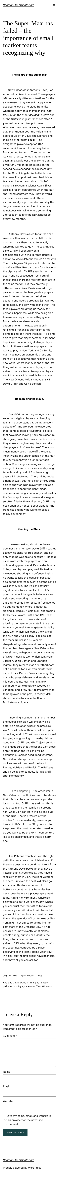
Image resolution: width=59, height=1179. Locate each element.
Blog (40, 975)
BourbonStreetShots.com (18, 4)
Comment (10, 1035)
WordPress (34, 1167)
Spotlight (18, 986)
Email (6, 1086)
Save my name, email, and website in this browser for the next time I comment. (28, 1120)
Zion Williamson (44, 986)
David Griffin (27, 982)
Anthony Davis (11, 982)
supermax (29, 986)
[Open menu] (54, 5)
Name (6, 1071)
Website (8, 1101)
